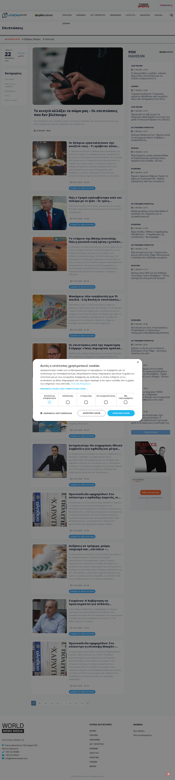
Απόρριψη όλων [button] (91, 413)
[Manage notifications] (168, 774)
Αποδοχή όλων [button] (121, 413)
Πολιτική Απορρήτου (81, 383)
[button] (87, 388)
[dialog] (87, 390)
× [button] (138, 362)
